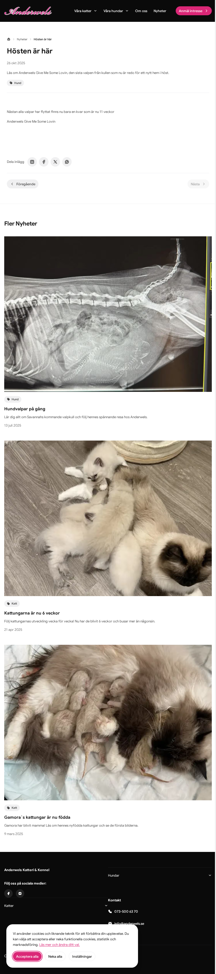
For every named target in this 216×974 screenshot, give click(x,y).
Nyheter (22, 39)
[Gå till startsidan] (28, 11)
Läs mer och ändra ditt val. (59, 944)
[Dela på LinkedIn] (32, 162)
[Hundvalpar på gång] (108, 314)
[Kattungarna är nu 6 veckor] (108, 518)
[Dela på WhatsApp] (67, 162)
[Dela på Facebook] (43, 162)
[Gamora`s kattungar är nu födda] (108, 722)
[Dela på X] (55, 162)
